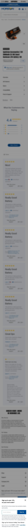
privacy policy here (21, 519)
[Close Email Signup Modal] (25, 500)
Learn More (22, 525)
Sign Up (22, 512)
